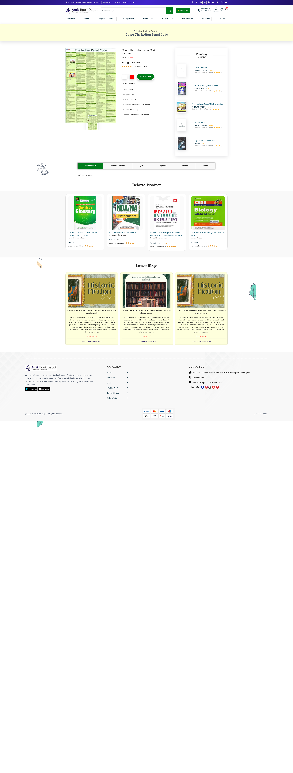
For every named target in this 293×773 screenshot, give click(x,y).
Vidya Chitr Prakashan (141, 105)
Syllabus (164, 165)
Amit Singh (134, 110)
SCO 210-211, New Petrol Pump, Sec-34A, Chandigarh (84, 2)
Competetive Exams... (106, 19)
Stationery (71, 19)
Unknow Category (197, 238)
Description (90, 165)
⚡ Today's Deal (183, 11)
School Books (148, 19)
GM (132, 95)
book (131, 90)
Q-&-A (143, 165)
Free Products (187, 19)
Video (205, 165)
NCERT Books (167, 19)
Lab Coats (222, 19)
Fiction (86, 19)
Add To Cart (145, 77)
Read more (91, 336)
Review (185, 165)
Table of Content (117, 165)
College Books (128, 19)
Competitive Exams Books (76, 238)
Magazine (206, 19)
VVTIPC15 (132, 100)
